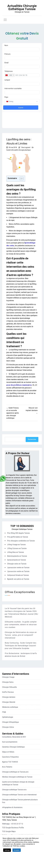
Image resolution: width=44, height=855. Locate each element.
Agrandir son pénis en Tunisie (18, 579)
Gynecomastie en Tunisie (16, 560)
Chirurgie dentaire (8, 697)
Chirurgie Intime (8, 727)
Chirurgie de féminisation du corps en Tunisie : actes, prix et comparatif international (21, 635)
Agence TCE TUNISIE (10, 762)
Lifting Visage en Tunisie (16, 545)
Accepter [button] (16, 850)
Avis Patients (7, 767)
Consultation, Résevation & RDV (14, 737)
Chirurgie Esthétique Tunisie (22, 529)
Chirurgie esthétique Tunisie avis (14, 790)
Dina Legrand (25, 147)
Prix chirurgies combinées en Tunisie (21, 541)
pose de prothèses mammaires (19, 385)
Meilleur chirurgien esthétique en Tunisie (17, 777)
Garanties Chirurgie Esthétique (13, 747)
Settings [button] (7, 850)
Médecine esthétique (10, 707)
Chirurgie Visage (8, 677)
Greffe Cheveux (8, 692)
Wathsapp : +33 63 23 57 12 (12, 824)
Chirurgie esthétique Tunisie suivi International (19, 795)
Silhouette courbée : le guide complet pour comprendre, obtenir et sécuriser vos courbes (21, 624)
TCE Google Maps (9, 831)
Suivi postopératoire (9, 742)
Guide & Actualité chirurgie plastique (18, 150)
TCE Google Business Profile (13, 828)
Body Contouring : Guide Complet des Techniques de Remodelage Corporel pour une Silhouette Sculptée (20, 645)
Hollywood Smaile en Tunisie (18, 575)
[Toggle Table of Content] (20, 178)
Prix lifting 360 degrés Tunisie (18, 533)
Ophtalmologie (7, 717)
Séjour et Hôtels (8, 752)
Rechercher (32, 439)
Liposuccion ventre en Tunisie (18, 568)
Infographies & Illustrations (12, 807)
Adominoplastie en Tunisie (17, 556)
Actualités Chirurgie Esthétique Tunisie (22, 7)
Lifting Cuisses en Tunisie (17, 548)
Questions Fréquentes (10, 757)
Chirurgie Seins (7, 682)
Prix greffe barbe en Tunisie (17, 537)
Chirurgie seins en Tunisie (16, 564)
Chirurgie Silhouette (9, 687)
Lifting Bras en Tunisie (15, 552)
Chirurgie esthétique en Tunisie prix (15, 772)
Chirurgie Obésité (8, 702)
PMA (4, 712)
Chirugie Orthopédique (10, 722)
